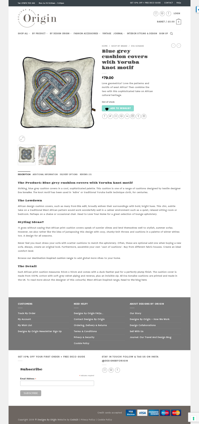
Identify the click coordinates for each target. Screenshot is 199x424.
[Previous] (23, 93)
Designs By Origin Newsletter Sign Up (40, 331)
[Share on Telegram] (143, 116)
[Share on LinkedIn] (132, 116)
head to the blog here (134, 280)
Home (105, 46)
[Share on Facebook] (104, 116)
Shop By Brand (119, 46)
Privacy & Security (84, 337)
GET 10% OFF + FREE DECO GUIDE (145, 3)
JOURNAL (118, 33)
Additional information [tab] (45, 174)
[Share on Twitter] (110, 116)
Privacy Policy (88, 419)
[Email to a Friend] (115, 116)
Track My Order (26, 313)
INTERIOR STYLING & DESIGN (142, 33)
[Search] (171, 33)
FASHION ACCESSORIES (86, 33)
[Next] (92, 93)
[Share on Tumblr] (138, 116)
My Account (24, 319)
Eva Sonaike (137, 46)
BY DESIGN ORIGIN (59, 33)
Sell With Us (136, 331)
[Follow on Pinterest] (162, 13)
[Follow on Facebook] (168, 13)
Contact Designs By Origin (89, 319)
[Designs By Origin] (37, 18)
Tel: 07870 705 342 (27, 3)
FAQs (178, 3)
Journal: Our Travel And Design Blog (150, 337)
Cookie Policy (81, 343)
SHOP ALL (23, 33)
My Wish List (25, 325)
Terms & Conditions (85, 331)
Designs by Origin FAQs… (88, 313)
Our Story (135, 313)
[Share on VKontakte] (127, 116)
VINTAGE (106, 33)
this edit (82, 206)
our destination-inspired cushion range (50, 258)
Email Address (28, 379)
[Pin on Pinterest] (121, 116)
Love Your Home (97, 214)
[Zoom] (22, 139)
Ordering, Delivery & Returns (90, 325)
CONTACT (168, 3)
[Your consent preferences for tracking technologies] (194, 419)
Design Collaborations (143, 325)
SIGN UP (163, 33)
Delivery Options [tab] (69, 174)
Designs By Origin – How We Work (149, 319)
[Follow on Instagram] (155, 13)
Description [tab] (24, 174)
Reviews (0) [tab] (86, 174)
